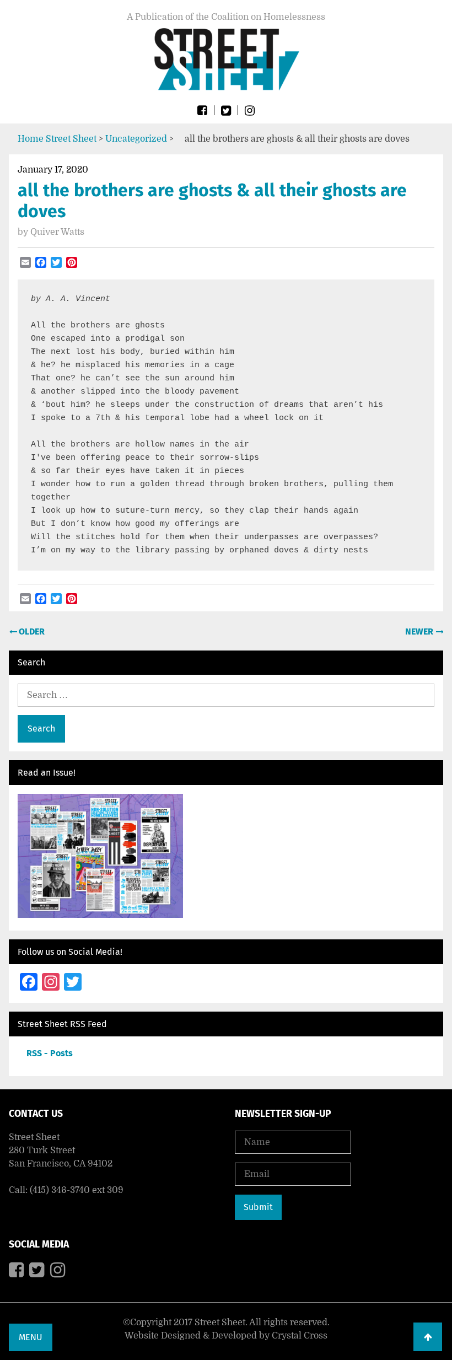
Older (31, 631)
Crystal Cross (299, 1336)
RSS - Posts (49, 1053)
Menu (30, 1337)
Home (31, 139)
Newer (420, 631)
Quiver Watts (57, 232)
